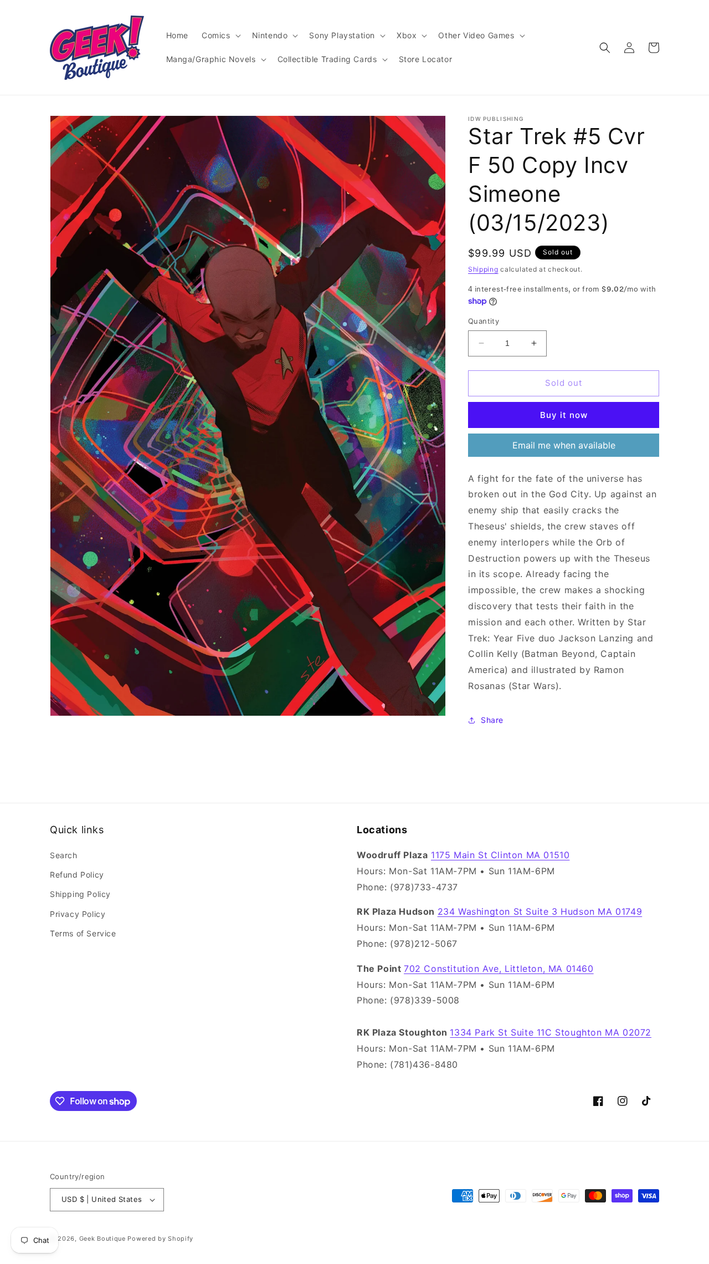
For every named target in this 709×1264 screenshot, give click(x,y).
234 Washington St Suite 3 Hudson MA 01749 (540, 911)
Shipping (483, 269)
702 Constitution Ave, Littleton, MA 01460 (499, 968)
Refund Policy (77, 874)
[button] (220, 35)
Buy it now (564, 415)
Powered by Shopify (160, 1238)
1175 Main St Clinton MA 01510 (500, 854)
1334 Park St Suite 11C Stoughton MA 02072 (550, 1032)
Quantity (483, 321)
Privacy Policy (77, 914)
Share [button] (492, 720)
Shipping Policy (80, 894)
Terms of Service (83, 933)
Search (64, 855)
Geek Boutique (102, 1238)
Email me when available (563, 445)
